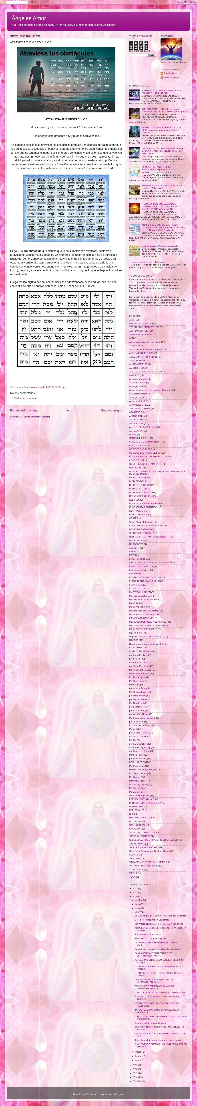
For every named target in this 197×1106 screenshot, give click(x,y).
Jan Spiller (134, 548)
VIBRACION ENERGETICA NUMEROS (148, 862)
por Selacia (134, 659)
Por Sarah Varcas (137, 773)
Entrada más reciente (24, 410)
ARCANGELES (136, 412)
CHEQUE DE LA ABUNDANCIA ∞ (145, 442)
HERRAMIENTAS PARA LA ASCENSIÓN (148, 537)
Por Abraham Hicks (138, 662)
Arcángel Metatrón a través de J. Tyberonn (150, 390)
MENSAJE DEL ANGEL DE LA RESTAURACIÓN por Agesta (156, 168)
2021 (135, 892)
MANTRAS (134, 603)
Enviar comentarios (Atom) (37, 417)
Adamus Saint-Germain (140, 334)
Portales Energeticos (139, 795)
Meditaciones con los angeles (143, 611)
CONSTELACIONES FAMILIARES (145, 464)
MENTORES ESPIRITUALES (143, 629)
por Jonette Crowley (139, 733)
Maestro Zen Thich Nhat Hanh (144, 599)
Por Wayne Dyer (137, 788)
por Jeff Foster (136, 721)
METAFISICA (135, 633)
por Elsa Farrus (136, 710)
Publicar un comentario (25, 398)
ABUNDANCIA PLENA (140, 331)
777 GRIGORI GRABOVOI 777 (144, 327)
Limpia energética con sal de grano (148, 262)
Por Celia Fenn (136, 681)
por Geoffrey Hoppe (139, 714)
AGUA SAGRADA (137, 360)
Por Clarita (134, 685)
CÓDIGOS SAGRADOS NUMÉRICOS (147, 456)
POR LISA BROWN (138, 762)
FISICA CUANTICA (138, 514)
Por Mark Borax (137, 766)
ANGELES (134, 375)
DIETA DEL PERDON (139, 485)
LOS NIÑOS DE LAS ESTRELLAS (145, 577)
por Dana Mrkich (137, 696)
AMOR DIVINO (136, 368)
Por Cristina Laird (137, 692)
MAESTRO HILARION (140, 592)
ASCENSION (135, 420)
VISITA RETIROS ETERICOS (143, 866)
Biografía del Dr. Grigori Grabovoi (151, 1023)
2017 (135, 1073)
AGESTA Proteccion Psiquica (143, 357)
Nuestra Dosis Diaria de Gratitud (145, 644)
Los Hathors (135, 574)
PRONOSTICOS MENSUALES (144, 803)
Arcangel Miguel (137, 397)
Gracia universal (171, 77)
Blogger (119, 1094)
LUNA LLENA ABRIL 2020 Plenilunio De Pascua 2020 (160, 993)
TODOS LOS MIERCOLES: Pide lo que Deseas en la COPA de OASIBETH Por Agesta (164, 110)
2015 (135, 1081)
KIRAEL (133, 551)
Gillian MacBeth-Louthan (141, 522)
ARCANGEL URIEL (138, 405)
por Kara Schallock (138, 655)
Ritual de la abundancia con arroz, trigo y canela (158, 1040)
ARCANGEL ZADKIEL (139, 408)
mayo (138, 908)
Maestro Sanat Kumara (140, 596)
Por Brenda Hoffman (139, 673)
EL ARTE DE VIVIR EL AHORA (144, 503)
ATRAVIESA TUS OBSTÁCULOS (150, 938)
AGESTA (133, 346)
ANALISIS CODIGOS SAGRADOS (145, 372)
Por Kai (132, 740)
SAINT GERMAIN (137, 825)
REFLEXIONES (136, 810)
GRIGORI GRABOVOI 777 (142, 533)
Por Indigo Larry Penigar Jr (142, 718)
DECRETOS (135, 468)
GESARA (133, 518)
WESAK (133, 873)
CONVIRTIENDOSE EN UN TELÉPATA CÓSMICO (159, 924)
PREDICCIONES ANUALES (142, 799)
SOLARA (133, 855)
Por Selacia (134, 777)
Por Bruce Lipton (137, 677)
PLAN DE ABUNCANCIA (141, 651)
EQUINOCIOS (136, 511)
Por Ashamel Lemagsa (140, 670)
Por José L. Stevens (139, 736)
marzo (138, 1052)
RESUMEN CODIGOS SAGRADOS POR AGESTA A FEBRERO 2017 (161, 91)
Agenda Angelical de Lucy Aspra (145, 342)
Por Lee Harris (136, 755)
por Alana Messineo (139, 666)
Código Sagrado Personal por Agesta (160, 246)
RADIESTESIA (136, 806)
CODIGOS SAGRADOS (140, 449)
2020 (135, 896)
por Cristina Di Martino (140, 688)
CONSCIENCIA (136, 460)
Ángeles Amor (29, 18)
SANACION (134, 829)
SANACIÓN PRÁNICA (139, 836)
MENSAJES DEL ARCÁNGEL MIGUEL (147, 622)
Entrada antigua (111, 410)
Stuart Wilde (135, 858)
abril (137, 912)
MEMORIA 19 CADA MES (141, 614)
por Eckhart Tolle (137, 707)
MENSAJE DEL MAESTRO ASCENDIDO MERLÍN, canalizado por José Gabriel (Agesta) (161, 130)
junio (137, 904)
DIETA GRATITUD (138, 489)
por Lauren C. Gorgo (139, 751)
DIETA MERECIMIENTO (141, 492)
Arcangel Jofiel (136, 386)
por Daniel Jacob (137, 699)
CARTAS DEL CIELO (139, 438)
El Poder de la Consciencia (148, 934)
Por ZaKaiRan (136, 792)
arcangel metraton (138, 394)
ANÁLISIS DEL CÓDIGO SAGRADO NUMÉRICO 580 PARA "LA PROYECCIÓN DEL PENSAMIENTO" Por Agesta (162, 227)
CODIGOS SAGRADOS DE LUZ (144, 453)
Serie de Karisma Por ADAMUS (144, 847)
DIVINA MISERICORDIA (141, 496)
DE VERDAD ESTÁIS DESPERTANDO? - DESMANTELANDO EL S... (154, 980)
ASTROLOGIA (136, 423)
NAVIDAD (134, 640)
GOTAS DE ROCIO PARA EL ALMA (146, 526)
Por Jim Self (135, 729)
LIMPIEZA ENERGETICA (141, 566)
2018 (135, 1069)
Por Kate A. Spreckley (139, 747)
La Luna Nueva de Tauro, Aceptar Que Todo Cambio (160, 916)
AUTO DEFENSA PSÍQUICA (143, 427)
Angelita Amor (170, 73)
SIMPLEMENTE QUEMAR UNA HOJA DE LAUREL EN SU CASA (162, 186)
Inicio (69, 410)
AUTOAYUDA (135, 431)
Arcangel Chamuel (138, 379)
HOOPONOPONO (138, 540)
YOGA (132, 877)
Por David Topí (136, 703)
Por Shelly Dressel (138, 781)
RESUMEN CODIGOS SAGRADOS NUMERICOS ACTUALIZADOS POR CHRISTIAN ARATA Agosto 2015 (159, 206)
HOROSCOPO (136, 544)
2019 (135, 1065)
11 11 (131, 320)
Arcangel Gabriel (137, 382)
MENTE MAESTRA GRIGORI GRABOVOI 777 (151, 625)
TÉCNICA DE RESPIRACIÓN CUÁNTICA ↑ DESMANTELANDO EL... (155, 987)
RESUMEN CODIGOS (140, 818)
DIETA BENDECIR (138, 481)
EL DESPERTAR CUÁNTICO (143, 507)
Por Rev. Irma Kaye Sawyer (142, 770)
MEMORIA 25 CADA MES (141, 618)
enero (138, 1060)
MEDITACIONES (137, 607)
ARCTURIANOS (137, 416)
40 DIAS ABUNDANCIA (140, 323)
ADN (131, 338)
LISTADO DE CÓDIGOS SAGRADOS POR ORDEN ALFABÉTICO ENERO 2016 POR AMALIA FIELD (162, 151)
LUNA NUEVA (136, 585)
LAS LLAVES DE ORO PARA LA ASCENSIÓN (151, 563)
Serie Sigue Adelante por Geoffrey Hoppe (149, 851)
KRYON (133, 555)
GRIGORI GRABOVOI (140, 529)
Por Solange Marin (138, 784)
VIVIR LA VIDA (136, 869)
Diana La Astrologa (138, 477)
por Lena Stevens (138, 758)
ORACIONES (135, 648)
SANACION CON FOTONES (143, 832)
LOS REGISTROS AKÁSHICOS (144, 581)
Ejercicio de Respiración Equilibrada (152, 920)
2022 (135, 888)
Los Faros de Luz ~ (138, 570)
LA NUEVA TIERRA (138, 559)
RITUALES (134, 821)
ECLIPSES (134, 500)
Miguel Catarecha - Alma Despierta (146, 636)
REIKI (132, 814)
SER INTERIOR (137, 844)
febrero (139, 1056)
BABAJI (133, 434)
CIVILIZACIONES (137, 445)
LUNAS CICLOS (137, 588)
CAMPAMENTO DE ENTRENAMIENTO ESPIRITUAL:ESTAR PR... (154, 954)
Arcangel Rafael (137, 401)
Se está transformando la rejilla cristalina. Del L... (158, 949)
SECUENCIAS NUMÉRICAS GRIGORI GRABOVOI (153, 840)
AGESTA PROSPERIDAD (141, 353)
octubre (139, 900)
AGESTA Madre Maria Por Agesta (145, 349)
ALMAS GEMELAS (138, 364)
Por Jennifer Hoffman (139, 725)
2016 (135, 1077)
